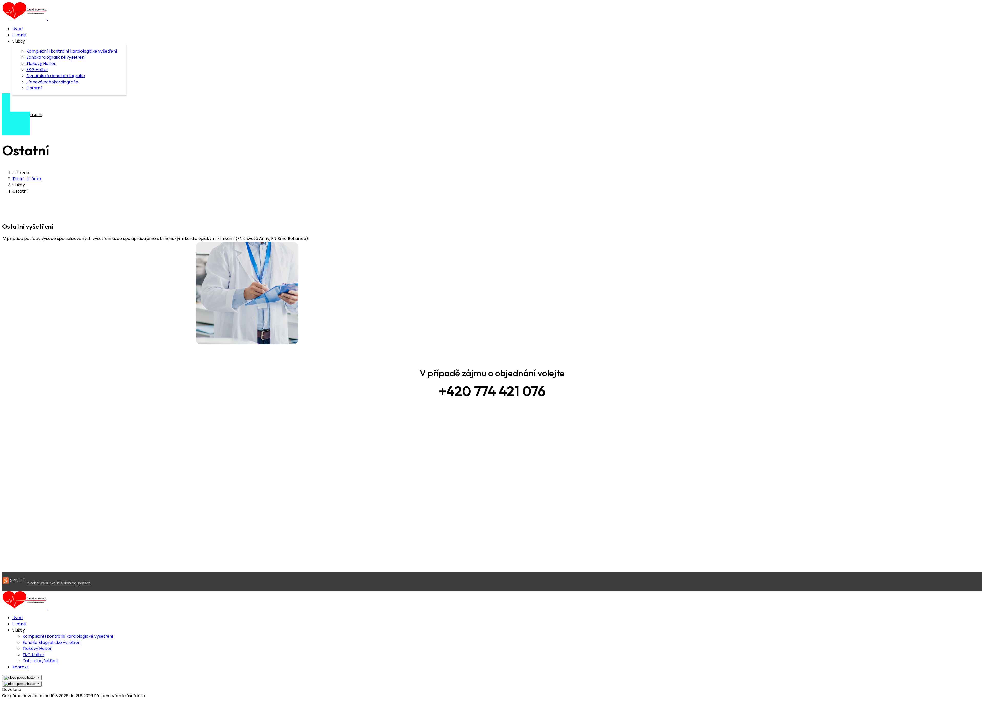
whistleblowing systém (70, 583)
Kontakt (20, 667)
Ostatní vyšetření (40, 661)
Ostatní (34, 88)
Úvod (17, 29)
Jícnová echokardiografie (52, 82)
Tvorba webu (37, 583)
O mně (19, 35)
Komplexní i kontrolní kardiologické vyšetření (71, 51)
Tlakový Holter (41, 63)
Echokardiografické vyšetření (56, 57)
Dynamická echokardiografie (55, 76)
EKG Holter (37, 70)
